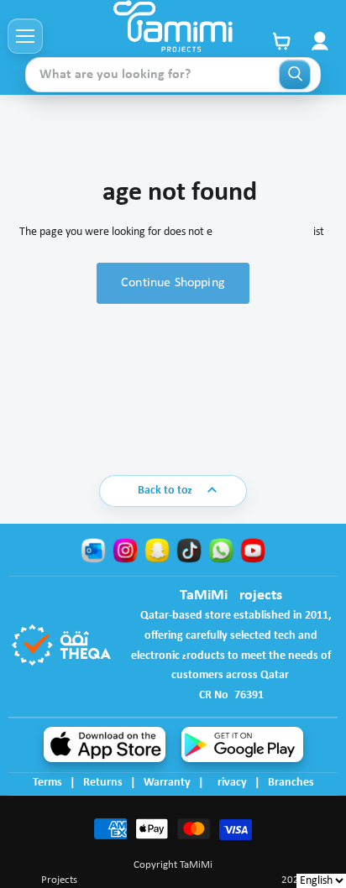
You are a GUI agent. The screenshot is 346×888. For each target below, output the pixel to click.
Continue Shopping (173, 283)
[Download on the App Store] (104, 744)
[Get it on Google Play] (242, 744)
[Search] (295, 75)
